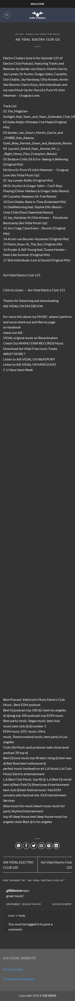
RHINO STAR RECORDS (36, 343)
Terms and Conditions (18, 979)
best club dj (20, 726)
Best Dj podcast (14, 710)
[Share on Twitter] (33, 845)
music (29, 338)
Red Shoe (13, 763)
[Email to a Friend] (41, 845)
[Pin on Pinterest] (48, 845)
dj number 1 (37, 726)
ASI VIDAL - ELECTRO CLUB (26, 34)
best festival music (33, 790)
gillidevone (14, 890)
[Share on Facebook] (26, 845)
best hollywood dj (33, 763)
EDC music (28, 731)
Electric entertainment (28, 774)
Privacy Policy (13, 969)
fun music (26, 806)
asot (29, 747)
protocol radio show (47, 747)
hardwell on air (33, 768)
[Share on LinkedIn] (56, 845)
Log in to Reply (62, 904)
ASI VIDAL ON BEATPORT (35, 359)
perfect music (12, 768)
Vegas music (37, 721)
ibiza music (11, 806)
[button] (7, 15)
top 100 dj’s (34, 710)
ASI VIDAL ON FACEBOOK (23, 306)
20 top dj (21, 753)
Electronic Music (34, 699)
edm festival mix (27, 795)
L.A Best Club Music (17, 779)
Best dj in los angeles (37, 822)
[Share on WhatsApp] (18, 845)
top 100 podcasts (28, 715)
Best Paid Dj (22, 784)
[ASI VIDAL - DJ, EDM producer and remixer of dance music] (37, 14)
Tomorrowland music (28, 737)
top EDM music (52, 715)
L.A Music (52, 768)
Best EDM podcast (27, 705)
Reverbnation (48, 338)
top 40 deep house (16, 816)
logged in (33, 924)
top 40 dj (39, 779)
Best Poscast (12, 699)
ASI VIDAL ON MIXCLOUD (36, 364)
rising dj (52, 758)
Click (6, 290)
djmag (10, 715)
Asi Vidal (25, 348)
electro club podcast (50, 34)
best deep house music (46, 816)
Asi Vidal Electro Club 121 (46, 290)
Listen (19, 290)
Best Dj (8, 758)
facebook (14, 327)
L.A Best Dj (54, 779)
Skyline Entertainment (27, 811)
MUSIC (42, 316)
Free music (40, 348)
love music (21, 758)
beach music (42, 806)
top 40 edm (38, 758)
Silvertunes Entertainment (50, 784)
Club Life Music (14, 747)
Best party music (15, 721)
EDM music (11, 731)
